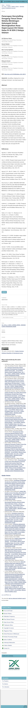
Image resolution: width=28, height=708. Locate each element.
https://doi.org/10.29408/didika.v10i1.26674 (15, 74)
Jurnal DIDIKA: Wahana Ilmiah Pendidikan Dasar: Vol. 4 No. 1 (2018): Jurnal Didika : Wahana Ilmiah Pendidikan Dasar (15, 532)
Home (3, 5)
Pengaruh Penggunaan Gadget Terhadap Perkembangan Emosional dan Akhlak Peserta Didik (15, 369)
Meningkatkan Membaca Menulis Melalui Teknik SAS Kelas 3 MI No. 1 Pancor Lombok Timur (15, 504)
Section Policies (8, 613)
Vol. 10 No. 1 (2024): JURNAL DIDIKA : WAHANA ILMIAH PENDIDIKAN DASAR (13, 7)
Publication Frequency (9, 616)
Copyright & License (9, 628)
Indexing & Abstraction (9, 642)
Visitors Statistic (8, 645)
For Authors (5, 684)
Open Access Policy (9, 622)
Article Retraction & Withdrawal (11, 633)
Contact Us (6, 648)
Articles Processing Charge (10, 636)
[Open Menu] (1, 1)
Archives (8, 5)
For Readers (5, 681)
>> (10, 594)
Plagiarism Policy (8, 631)
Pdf (5, 292)
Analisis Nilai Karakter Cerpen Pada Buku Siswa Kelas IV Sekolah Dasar (15, 493)
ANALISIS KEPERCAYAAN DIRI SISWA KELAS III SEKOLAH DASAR (15, 563)
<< (2, 594)
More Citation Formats (8, 317)
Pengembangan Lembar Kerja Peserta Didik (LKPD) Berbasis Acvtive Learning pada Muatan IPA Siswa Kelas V (14, 381)
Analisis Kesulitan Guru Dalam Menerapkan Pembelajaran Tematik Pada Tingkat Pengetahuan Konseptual (15, 394)
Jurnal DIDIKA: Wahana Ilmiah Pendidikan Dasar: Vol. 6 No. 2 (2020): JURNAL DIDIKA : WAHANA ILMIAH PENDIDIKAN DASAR (15, 582)
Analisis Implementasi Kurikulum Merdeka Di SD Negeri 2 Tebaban (15, 540)
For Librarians (5, 686)
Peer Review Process (9, 619)
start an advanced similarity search (17, 598)
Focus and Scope (8, 610)
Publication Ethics (8, 625)
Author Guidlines (8, 639)
